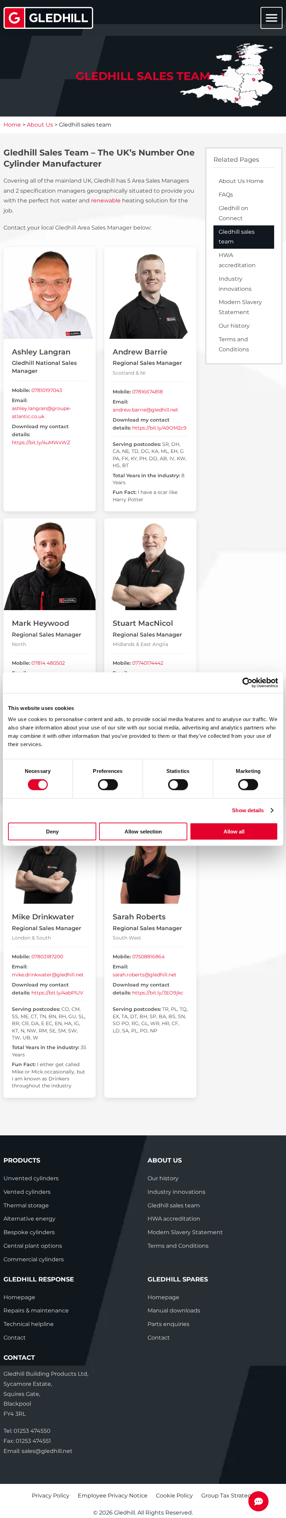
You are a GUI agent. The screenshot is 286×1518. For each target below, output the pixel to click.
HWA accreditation (237, 260)
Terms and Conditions (234, 344)
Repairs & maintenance (36, 1310)
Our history (234, 325)
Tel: (27, 1431)
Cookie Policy (174, 1495)
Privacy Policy (50, 1495)
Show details (248, 810)
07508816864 (148, 956)
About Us (40, 124)
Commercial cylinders (33, 1259)
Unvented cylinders (31, 1178)
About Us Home (241, 181)
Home (12, 124)
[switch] (108, 784)
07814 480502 (48, 663)
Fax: (27, 1441)
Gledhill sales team (237, 237)
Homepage (19, 1297)
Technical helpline (28, 1324)
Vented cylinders (27, 1192)
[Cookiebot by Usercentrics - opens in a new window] (247, 683)
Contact (14, 1337)
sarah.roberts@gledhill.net (144, 975)
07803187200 (47, 956)
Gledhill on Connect (233, 213)
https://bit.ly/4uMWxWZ (41, 442)
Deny (52, 831)
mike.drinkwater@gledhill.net (48, 975)
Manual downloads (174, 1310)
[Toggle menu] (270, 18)
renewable (106, 200)
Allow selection (143, 831)
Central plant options (32, 1246)
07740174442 (147, 663)
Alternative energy (29, 1218)
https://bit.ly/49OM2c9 (159, 428)
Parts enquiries (168, 1324)
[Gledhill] (48, 18)
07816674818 (147, 392)
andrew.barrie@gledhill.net (145, 410)
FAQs (226, 194)
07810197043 (46, 390)
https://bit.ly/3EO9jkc (157, 993)
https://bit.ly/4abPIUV (57, 993)
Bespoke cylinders (29, 1232)
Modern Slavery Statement (240, 307)
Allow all (234, 831)
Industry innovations (235, 283)
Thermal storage (26, 1205)
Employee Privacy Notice (113, 1495)
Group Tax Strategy (228, 1495)
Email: (38, 1451)
